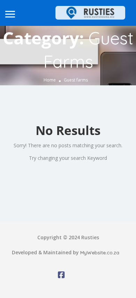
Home (50, 80)
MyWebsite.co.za (99, 252)
